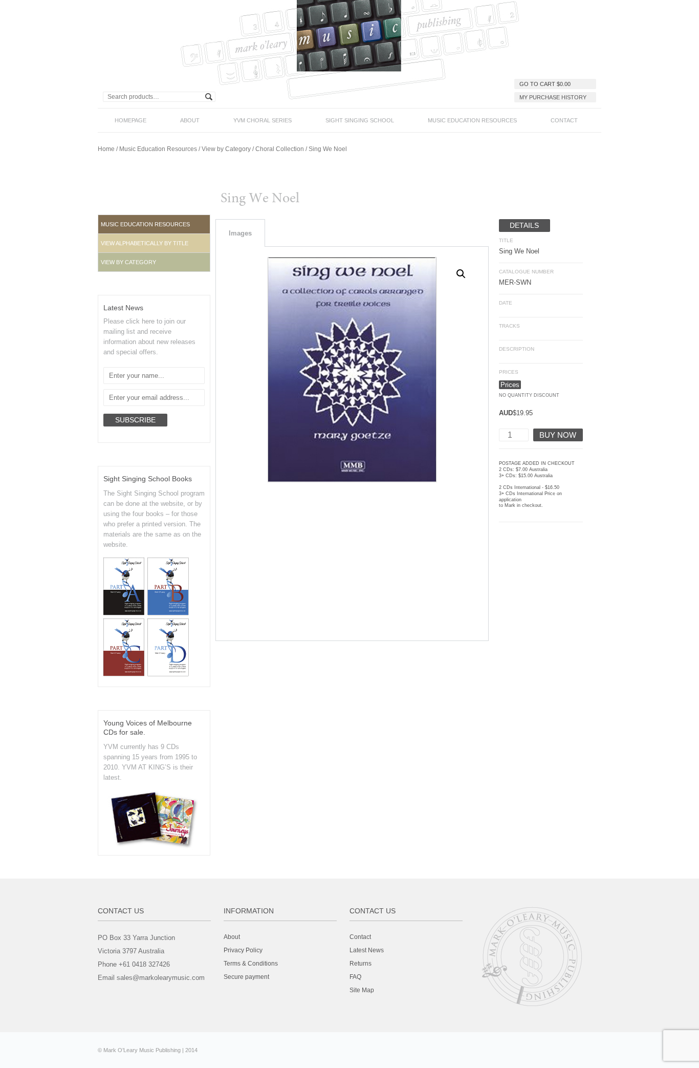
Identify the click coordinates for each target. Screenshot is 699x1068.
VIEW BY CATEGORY (128, 262)
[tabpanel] (352, 444)
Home (106, 149)
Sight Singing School (359, 120)
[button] (154, 243)
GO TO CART (545, 84)
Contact (564, 120)
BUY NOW (557, 435)
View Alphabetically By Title (144, 243)
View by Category (226, 149)
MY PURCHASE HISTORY (552, 97)
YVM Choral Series (262, 120)
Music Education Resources (472, 120)
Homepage (130, 120)
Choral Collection (279, 149)
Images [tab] (240, 233)
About (190, 120)
